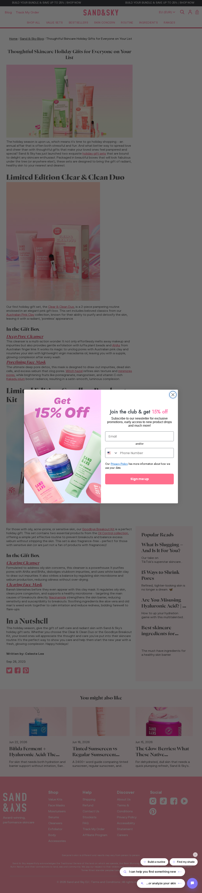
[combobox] (111, 453)
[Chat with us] (192, 883)
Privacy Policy (119, 463)
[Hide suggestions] (195, 854)
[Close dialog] (172, 394)
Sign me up (139, 479)
